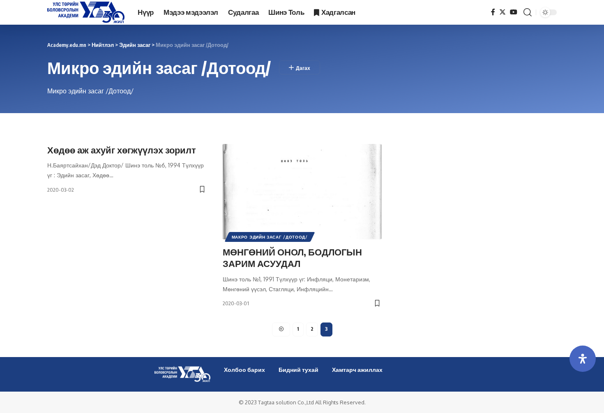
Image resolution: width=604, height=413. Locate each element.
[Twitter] (502, 12)
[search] (527, 12)
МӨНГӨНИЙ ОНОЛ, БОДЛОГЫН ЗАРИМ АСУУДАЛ (292, 257)
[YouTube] (513, 12)
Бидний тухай (298, 369)
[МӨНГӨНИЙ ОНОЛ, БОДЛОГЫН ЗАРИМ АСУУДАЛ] (302, 191)
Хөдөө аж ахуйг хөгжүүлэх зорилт (121, 149)
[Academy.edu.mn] (85, 12)
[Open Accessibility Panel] (582, 359)
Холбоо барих (244, 369)
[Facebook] (493, 12)
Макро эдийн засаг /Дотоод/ (270, 236)
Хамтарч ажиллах (357, 369)
